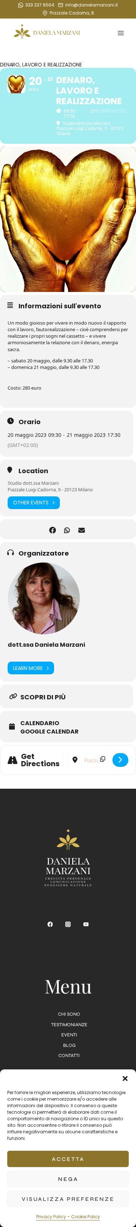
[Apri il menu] (120, 33)
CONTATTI (69, 1056)
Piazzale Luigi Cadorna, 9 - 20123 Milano (50, 489)
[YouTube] (86, 924)
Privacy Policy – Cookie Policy (68, 1217)
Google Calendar (49, 731)
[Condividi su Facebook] (52, 529)
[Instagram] (68, 924)
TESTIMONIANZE (69, 1025)
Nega (68, 1179)
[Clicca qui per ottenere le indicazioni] (120, 760)
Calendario (39, 723)
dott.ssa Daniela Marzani (46, 645)
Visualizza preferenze (68, 1199)
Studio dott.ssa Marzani (33, 483)
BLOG (69, 1045)
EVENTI (69, 1035)
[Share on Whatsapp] (67, 529)
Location (33, 471)
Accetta (68, 1159)
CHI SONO (69, 1014)
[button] (125, 1078)
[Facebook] (50, 924)
